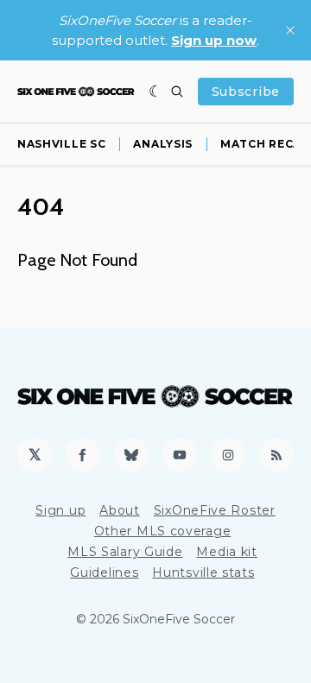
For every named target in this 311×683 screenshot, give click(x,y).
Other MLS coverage (163, 531)
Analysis (163, 143)
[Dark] (156, 91)
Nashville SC (61, 143)
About (119, 510)
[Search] (177, 91)
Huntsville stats (203, 572)
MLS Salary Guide (124, 552)
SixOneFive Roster (215, 510)
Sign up (60, 510)
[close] (290, 30)
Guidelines (104, 572)
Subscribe (246, 91)
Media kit (226, 552)
